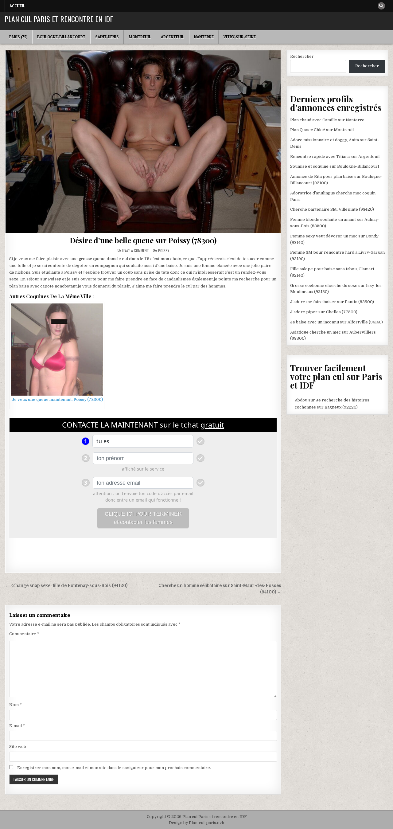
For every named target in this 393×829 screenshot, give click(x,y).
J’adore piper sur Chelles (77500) (323, 312)
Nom (15, 704)
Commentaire (24, 634)
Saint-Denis (107, 36)
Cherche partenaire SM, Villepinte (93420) (332, 209)
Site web (17, 746)
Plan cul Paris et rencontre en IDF (59, 18)
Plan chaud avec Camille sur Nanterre (327, 120)
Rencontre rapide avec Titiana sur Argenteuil (334, 156)
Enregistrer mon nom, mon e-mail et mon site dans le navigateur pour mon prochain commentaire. (114, 767)
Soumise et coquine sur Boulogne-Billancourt (334, 166)
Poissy (163, 250)
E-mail (17, 725)
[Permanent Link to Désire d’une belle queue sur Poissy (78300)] (143, 141)
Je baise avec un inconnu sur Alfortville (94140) (336, 322)
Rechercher (302, 56)
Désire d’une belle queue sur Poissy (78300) (143, 240)
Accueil (17, 5)
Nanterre (204, 36)
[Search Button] (381, 6)
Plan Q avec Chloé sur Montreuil (322, 129)
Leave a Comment (135, 250)
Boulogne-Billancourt (61, 36)
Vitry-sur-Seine (240, 36)
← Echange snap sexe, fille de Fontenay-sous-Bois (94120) (66, 585)
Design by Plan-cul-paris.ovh (196, 823)
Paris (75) (18, 36)
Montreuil (140, 36)
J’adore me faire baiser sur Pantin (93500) (332, 301)
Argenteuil (172, 36)
